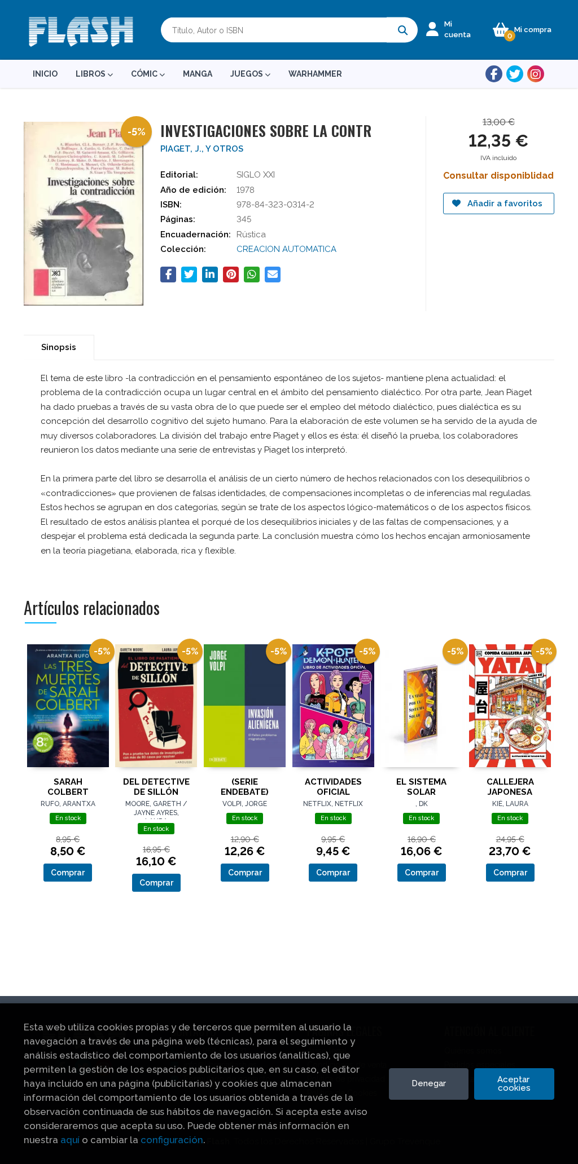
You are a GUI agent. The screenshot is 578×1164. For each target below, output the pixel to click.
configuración (172, 1139)
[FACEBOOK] (493, 73)
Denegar (428, 1083)
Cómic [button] (145, 73)
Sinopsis (58, 347)
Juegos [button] (247, 73)
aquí (70, 1139)
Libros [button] (91, 73)
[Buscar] (402, 30)
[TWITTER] (514, 73)
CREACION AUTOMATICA (286, 249)
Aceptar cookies (514, 1083)
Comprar (68, 872)
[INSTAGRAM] (535, 73)
